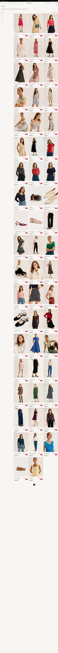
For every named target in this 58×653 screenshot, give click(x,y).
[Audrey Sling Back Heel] (21, 220)
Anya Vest (15, 157)
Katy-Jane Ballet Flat (32, 231)
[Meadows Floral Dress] (36, 393)
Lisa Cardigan (16, 305)
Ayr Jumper (46, 330)
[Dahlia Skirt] (36, 146)
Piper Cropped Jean (32, 379)
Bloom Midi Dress (46, 59)
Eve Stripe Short (16, 379)
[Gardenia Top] (21, 171)
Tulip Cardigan (31, 182)
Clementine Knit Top (17, 453)
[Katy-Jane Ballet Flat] (36, 220)
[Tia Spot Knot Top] (36, 122)
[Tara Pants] (36, 245)
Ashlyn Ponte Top (46, 256)
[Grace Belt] (36, 196)
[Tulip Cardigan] (36, 171)
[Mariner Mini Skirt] (36, 294)
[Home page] (29, 3)
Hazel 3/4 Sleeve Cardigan (48, 34)
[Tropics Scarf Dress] (36, 72)
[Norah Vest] (36, 467)
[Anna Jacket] (36, 269)
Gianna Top (31, 330)
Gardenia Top (16, 182)
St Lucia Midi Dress (32, 59)
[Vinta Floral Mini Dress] (21, 245)
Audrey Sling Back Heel (17, 231)
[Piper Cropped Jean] (36, 368)
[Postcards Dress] (21, 122)
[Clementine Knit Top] (21, 442)
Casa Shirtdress (46, 404)
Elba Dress (45, 108)
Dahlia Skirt (31, 157)
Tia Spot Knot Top (32, 133)
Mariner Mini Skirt (32, 305)
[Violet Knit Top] (21, 343)
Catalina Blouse (46, 157)
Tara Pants (31, 256)
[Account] (53, 3)
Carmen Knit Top (46, 182)
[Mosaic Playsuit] (36, 97)
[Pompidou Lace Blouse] (36, 442)
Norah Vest (31, 478)
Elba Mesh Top (16, 108)
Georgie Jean (46, 379)
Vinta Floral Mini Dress (17, 256)
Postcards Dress (16, 133)
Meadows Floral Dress (32, 404)
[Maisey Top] (21, 196)
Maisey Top (16, 207)
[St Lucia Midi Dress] (36, 48)
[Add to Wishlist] (27, 14)
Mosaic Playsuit (31, 108)
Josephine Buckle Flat (47, 207)
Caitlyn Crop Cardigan (17, 59)
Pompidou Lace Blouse (32, 453)
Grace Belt (30, 207)
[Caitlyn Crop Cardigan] (21, 48)
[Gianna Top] (36, 319)
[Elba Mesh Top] (21, 97)
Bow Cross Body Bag (32, 34)
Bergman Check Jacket (17, 404)
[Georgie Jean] (21, 269)
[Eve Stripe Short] (21, 368)
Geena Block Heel (17, 330)
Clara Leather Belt (17, 478)
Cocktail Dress (16, 34)
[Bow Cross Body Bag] (36, 23)
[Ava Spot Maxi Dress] (21, 72)
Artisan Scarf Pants (47, 133)
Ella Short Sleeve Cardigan (48, 305)
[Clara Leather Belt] (21, 467)
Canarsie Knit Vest (47, 453)
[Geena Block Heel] (21, 319)
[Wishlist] (55, 3)
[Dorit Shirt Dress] (36, 343)
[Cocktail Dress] (21, 23)
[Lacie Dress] (36, 417)
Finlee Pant (45, 231)
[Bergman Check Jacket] (21, 393)
